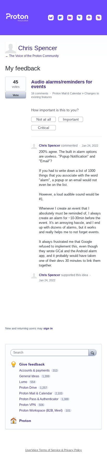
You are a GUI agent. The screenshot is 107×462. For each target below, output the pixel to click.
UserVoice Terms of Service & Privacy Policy (53, 450)
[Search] (92, 352)
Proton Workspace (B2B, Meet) (41, 410)
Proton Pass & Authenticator (39, 399)
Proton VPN (28, 405)
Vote (16, 95)
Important (73, 119)
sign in (48, 328)
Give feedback (32, 364)
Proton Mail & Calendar (66, 93)
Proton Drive (28, 387)
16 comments (39, 93)
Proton (25, 421)
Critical (47, 128)
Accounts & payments (34, 370)
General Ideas (29, 376)
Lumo (23, 382)
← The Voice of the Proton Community (32, 56)
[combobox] (50, 352)
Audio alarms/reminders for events (61, 84)
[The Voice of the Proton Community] (53, 17)
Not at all (46, 119)
